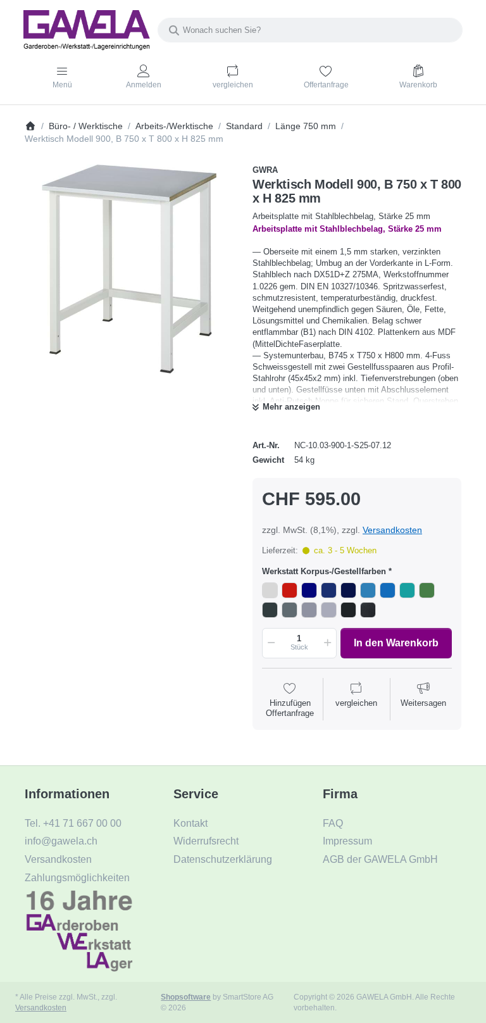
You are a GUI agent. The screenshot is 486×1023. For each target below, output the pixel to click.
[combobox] (310, 30)
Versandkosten (392, 530)
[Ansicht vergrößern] (129, 269)
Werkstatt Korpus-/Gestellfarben (324, 571)
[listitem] (129, 269)
